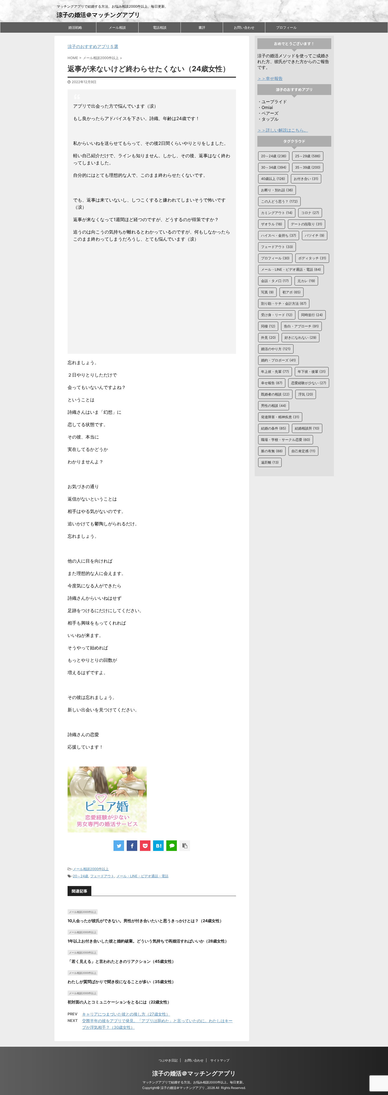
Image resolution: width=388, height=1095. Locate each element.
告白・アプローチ (301, 326)
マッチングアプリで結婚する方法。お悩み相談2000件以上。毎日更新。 (194, 1082)
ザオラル (271, 224)
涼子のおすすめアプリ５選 (93, 46)
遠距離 (270, 462)
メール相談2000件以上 (91, 869)
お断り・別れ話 (277, 190)
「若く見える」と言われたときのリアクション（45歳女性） (122, 961)
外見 (268, 337)
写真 (267, 292)
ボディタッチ (312, 258)
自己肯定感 (303, 451)
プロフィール (286, 27)
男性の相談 (273, 405)
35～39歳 (307, 167)
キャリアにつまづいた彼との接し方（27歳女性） (126, 1014)
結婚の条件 (273, 428)
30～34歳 (273, 167)
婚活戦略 (75, 27)
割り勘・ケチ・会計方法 (283, 303)
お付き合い (306, 179)
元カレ (306, 281)
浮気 (305, 394)
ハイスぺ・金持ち (278, 235)
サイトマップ (219, 1060)
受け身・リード (276, 315)
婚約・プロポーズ (278, 360)
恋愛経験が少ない (308, 383)
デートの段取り (306, 224)
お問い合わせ (244, 27)
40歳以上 (273, 179)
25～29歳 (307, 156)
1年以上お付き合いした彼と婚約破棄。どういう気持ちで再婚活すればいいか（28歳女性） (148, 941)
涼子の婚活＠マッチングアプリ (98, 14)
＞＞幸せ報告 (270, 78)
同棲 (268, 326)
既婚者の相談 (275, 394)
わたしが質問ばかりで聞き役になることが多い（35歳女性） (122, 981)
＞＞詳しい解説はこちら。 (282, 130)
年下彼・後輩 (312, 371)
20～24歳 (80, 876)
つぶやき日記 (168, 1060)
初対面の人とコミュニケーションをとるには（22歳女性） (119, 1001)
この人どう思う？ (279, 201)
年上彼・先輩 (275, 371)
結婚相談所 (307, 428)
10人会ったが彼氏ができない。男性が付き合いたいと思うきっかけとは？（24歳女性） (146, 920)
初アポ (291, 292)
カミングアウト (276, 213)
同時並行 (312, 315)
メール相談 (117, 27)
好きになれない (300, 337)
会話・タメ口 (275, 281)
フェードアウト (102, 876)
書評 (201, 27)
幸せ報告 (271, 383)
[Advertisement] (152, 299)
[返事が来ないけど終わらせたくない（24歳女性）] (158, 845)
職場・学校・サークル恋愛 (285, 439)
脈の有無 (272, 451)
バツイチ (314, 235)
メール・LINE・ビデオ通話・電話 (142, 876)
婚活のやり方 (276, 349)
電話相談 (160, 27)
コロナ (310, 213)
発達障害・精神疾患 (280, 417)
